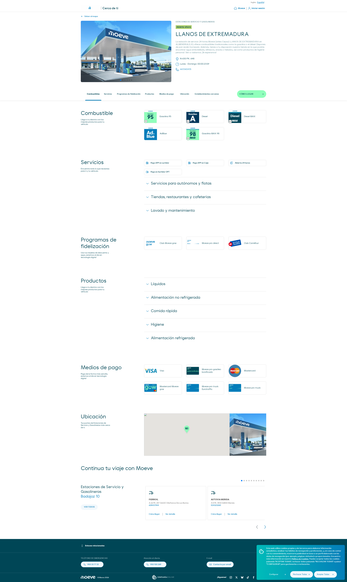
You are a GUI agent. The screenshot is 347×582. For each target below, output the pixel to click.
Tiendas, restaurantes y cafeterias (181, 197)
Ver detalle (170, 514)
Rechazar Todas (300, 574)
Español (260, 2)
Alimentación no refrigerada (175, 297)
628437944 (154, 505)
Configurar (273, 574)
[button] (187, 430)
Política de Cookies (300, 559)
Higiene (157, 324)
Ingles (253, 2)
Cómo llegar (154, 514)
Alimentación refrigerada (173, 338)
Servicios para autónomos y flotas (181, 183)
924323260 (216, 505)
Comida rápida (164, 311)
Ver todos (89, 507)
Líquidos (158, 284)
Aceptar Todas (323, 574)
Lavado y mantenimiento (173, 210)
